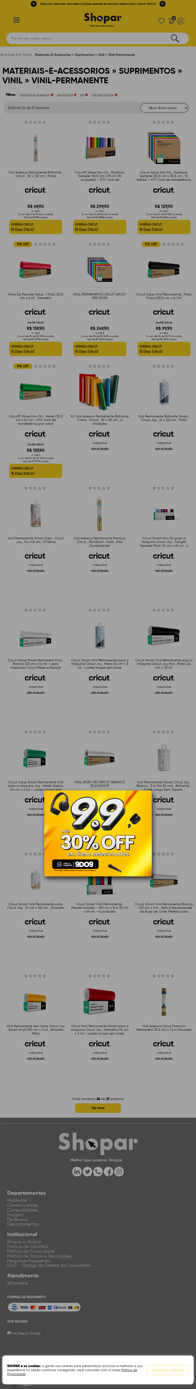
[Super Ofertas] (98, 833)
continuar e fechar (168, 1370)
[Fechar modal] (148, 801)
